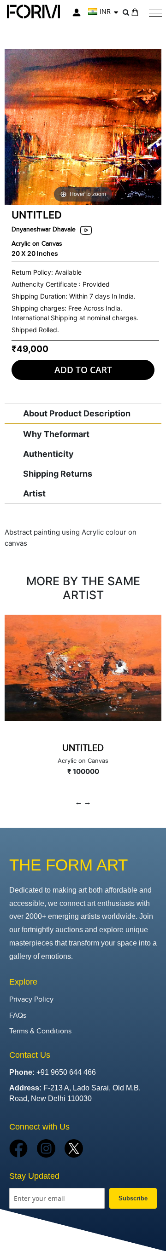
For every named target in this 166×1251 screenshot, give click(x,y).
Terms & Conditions (40, 1031)
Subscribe (133, 1198)
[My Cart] (134, 12)
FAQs (17, 1015)
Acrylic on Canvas (37, 244)
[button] (103, 11)
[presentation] (78, 803)
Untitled (83, 748)
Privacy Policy (31, 999)
